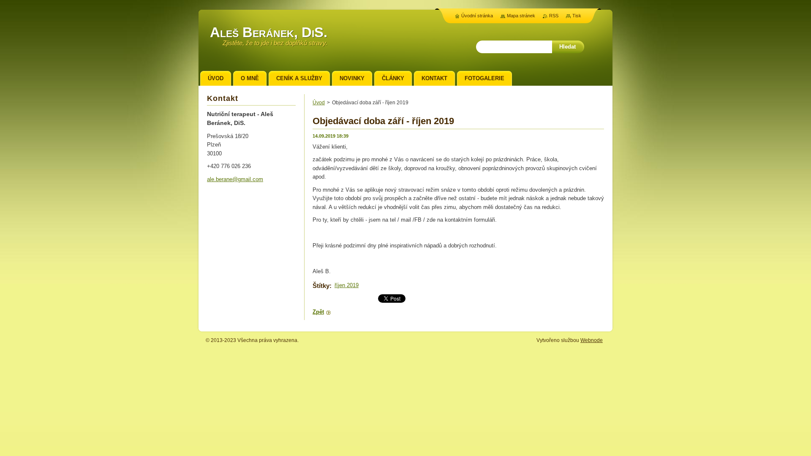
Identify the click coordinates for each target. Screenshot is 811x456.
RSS (553, 15)
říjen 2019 (347, 285)
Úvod (319, 102)
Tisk (576, 15)
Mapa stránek (521, 15)
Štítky (321, 285)
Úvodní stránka (477, 15)
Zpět (318, 312)
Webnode (591, 340)
